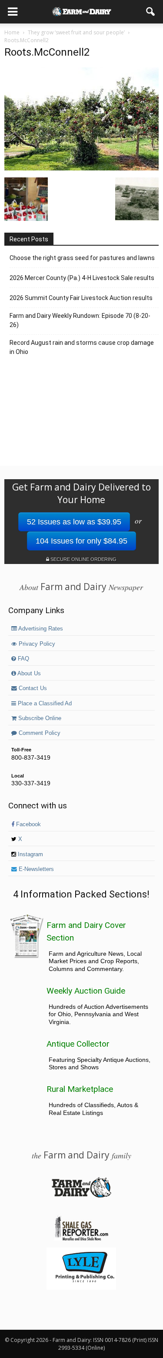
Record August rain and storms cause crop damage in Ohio (82, 347)
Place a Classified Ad (44, 704)
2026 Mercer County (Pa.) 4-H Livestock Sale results (82, 277)
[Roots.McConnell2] (81, 168)
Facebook (27, 824)
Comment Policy (38, 733)
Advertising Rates (40, 629)
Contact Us (32, 688)
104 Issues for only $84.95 (81, 541)
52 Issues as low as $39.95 (74, 521)
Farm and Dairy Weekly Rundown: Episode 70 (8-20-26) (80, 320)
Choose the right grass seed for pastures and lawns (82, 257)
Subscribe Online (39, 718)
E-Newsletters (35, 869)
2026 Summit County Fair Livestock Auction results (81, 297)
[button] (151, 11)
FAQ (22, 659)
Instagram (29, 854)
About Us (28, 674)
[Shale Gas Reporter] (81, 1239)
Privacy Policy (36, 644)
